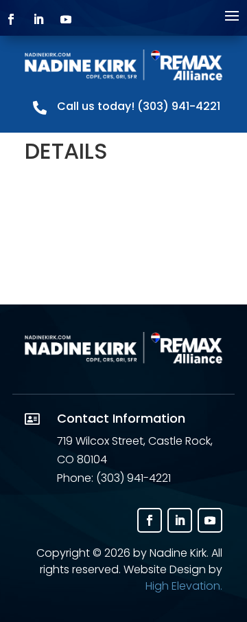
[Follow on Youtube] (210, 520)
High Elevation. (183, 586)
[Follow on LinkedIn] (179, 520)
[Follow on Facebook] (149, 520)
